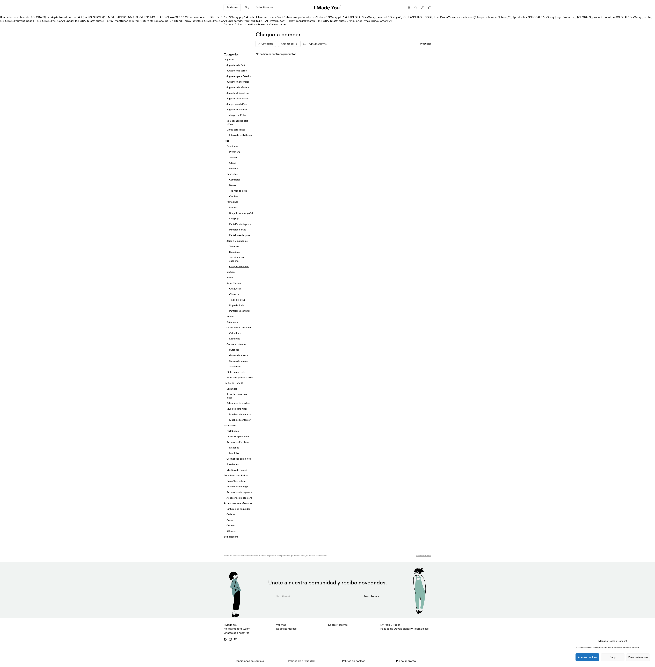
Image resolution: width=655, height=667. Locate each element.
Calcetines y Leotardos (239, 327)
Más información (423, 555)
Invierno (233, 168)
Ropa (240, 24)
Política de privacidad (301, 661)
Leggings (234, 218)
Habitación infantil (233, 383)
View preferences (638, 657)
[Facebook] (225, 639)
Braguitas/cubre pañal (241, 212)
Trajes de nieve (237, 299)
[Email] (236, 639)
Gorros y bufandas (236, 344)
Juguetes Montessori (238, 98)
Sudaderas (234, 251)
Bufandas (234, 349)
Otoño (232, 162)
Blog (247, 7)
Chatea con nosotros (236, 632)
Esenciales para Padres (236, 475)
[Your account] (423, 7)
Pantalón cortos (237, 229)
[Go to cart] (429, 7)
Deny (613, 657)
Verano (233, 157)
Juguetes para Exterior (239, 76)
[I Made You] (327, 7)
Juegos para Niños (236, 103)
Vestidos (231, 271)
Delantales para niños (238, 436)
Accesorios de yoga (237, 486)
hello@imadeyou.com (237, 628)
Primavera (234, 151)
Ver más (281, 624)
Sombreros (235, 366)
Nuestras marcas (286, 628)
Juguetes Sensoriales (238, 81)
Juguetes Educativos (238, 92)
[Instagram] (230, 639)
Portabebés (233, 430)
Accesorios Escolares (238, 442)
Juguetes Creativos (237, 109)
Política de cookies (353, 661)
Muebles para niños (237, 408)
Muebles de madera (240, 414)
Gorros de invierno (239, 355)
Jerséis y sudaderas (256, 24)
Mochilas (234, 453)
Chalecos (234, 294)
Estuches (234, 447)
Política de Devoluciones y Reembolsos (404, 628)
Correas (231, 525)
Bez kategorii (231, 536)
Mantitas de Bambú (237, 469)
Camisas (233, 196)
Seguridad (232, 388)
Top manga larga (238, 190)
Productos (232, 7)
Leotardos (234, 338)
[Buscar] (416, 7)
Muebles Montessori (240, 419)
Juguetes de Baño (236, 65)
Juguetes (229, 59)
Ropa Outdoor (234, 283)
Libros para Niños (236, 129)
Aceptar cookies (587, 657)
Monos (233, 207)
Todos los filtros (316, 44)
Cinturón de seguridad (238, 508)
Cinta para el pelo (236, 371)
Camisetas (232, 174)
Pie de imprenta (406, 661)
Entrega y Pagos (390, 624)
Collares (231, 514)
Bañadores (232, 321)
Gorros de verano (238, 360)
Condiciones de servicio (249, 661)
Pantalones (232, 201)
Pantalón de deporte (240, 224)
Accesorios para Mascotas (238, 503)
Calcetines (235, 333)
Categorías (267, 43)
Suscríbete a (371, 596)
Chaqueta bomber (239, 266)
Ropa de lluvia (236, 305)
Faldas (230, 277)
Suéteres (234, 246)
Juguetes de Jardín (237, 70)
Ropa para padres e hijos (240, 377)
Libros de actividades (240, 135)
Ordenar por (287, 43)
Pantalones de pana (239, 235)
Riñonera (231, 531)
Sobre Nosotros (264, 7)
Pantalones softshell (239, 310)
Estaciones (232, 146)
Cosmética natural (236, 480)
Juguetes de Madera (238, 87)
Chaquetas (235, 288)
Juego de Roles (237, 115)
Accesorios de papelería (239, 492)
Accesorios (230, 425)
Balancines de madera (238, 403)
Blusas (232, 185)
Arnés (230, 519)
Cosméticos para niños (239, 458)
